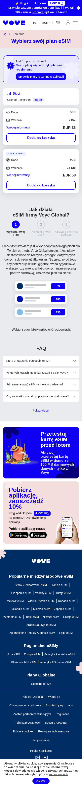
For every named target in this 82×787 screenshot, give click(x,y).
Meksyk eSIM (15, 601)
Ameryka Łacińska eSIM (59, 654)
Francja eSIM (59, 585)
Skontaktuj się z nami (59, 705)
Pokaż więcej (41, 411)
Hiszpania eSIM (21, 593)
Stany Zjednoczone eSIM (31, 585)
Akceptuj (41, 781)
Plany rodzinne (41, 740)
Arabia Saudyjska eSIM (41, 624)
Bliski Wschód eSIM (23, 662)
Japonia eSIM (62, 609)
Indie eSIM (32, 616)
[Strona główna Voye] (14, 23)
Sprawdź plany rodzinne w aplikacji (41, 76)
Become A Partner (56, 722)
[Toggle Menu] (76, 23)
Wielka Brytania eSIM (41, 601)
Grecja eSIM (71, 616)
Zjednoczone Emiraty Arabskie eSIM (32, 632)
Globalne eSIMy (41, 683)
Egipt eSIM (66, 632)
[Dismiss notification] (78, 8)
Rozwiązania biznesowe (53, 731)
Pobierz (38, 12)
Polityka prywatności (27, 722)
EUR (45, 22)
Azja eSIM (13, 654)
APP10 (54, 3)
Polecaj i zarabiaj (32, 696)
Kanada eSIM (66, 601)
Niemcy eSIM (51, 616)
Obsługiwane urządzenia (25, 705)
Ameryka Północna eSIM (55, 662)
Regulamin (62, 714)
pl (34, 22)
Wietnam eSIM (12, 616)
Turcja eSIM (63, 593)
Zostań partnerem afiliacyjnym (32, 714)
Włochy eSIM (43, 593)
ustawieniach (58, 774)
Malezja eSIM (41, 609)
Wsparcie (54, 696)
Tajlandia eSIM (20, 609)
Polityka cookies (23, 731)
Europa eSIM (32, 654)
